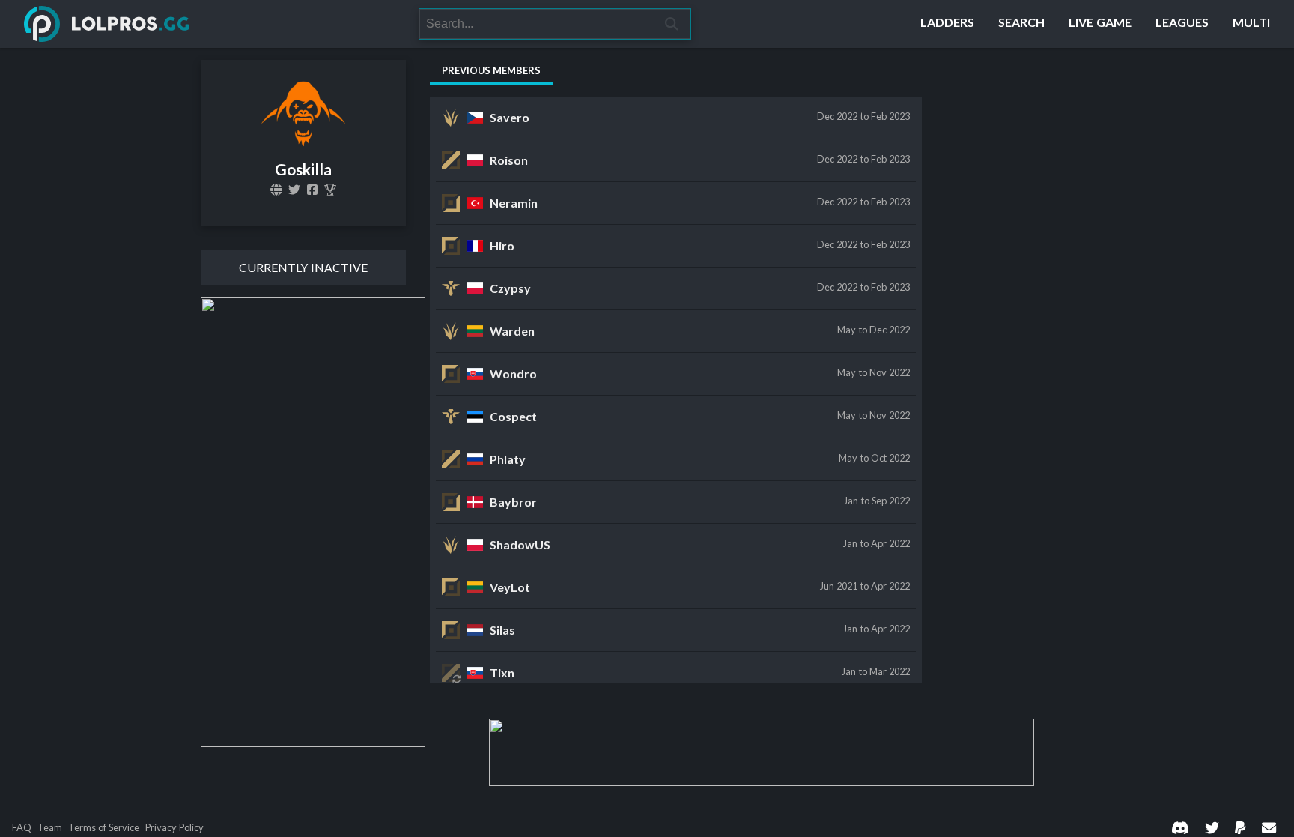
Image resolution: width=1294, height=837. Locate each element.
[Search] (672, 24)
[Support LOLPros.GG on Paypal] (1240, 827)
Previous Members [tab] (491, 70)
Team (49, 828)
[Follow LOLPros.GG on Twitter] (1212, 827)
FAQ (21, 828)
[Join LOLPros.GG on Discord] (1180, 827)
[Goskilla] (294, 190)
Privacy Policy (174, 828)
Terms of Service (103, 828)
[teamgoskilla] (312, 190)
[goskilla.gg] (276, 190)
